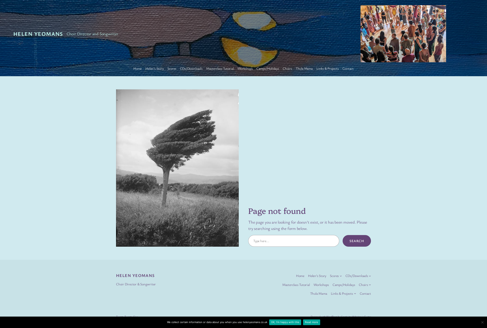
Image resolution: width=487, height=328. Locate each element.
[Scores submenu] (341, 276)
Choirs (287, 68)
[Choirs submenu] (370, 285)
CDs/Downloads (191, 68)
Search (356, 240)
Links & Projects (327, 68)
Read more (311, 322)
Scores (171, 68)
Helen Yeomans (38, 33)
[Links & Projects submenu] (355, 293)
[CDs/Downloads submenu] (370, 276)
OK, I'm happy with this (285, 322)
